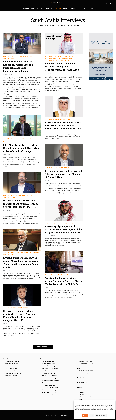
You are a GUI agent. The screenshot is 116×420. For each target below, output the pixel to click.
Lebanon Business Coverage (12, 370)
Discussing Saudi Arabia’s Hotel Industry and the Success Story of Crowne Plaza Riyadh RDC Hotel (20, 203)
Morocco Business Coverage (49, 378)
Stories (91, 8)
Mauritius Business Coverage (49, 375)
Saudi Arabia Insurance (9, 308)
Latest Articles (81, 377)
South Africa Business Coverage (50, 387)
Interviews (57, 8)
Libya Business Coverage (48, 373)
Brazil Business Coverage (85, 361)
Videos (65, 8)
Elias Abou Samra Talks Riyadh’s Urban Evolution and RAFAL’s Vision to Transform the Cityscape (21, 148)
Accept (85, 415)
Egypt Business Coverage (48, 361)
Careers (81, 399)
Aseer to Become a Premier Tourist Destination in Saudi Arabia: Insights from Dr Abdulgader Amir (63, 125)
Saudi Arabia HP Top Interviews (26, 138)
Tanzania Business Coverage (49, 390)
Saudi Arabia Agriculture (52, 56)
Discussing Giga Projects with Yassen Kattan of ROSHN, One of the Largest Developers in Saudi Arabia (63, 229)
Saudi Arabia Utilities (66, 60)
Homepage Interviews (9, 138)
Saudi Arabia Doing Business (11, 252)
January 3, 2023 (7, 323)
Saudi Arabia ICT (50, 167)
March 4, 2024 (6, 154)
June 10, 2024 (48, 73)
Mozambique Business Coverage (50, 380)
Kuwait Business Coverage (11, 368)
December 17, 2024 (8, 74)
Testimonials (82, 392)
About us (81, 389)
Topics (48, 8)
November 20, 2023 (50, 235)
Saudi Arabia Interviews (10, 56)
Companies (73, 8)
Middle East (6, 358)
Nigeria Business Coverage (49, 382)
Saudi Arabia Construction (67, 56)
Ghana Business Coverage (48, 366)
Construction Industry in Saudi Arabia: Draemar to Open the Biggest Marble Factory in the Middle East (64, 281)
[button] (105, 402)
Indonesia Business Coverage (86, 370)
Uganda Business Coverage (49, 392)
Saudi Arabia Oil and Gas (52, 60)
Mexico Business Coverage (86, 363)
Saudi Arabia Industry (51, 58)
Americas (79, 358)
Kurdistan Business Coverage (12, 366)
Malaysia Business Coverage (86, 373)
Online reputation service (85, 397)
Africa (41, 358)
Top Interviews (7, 142)
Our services (82, 394)
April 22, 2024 (48, 132)
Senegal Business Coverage (49, 385)
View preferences (100, 415)
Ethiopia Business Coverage (49, 363)
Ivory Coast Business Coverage (50, 368)
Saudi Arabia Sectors (9, 58)
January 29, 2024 (7, 210)
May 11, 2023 (6, 270)
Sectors (39, 8)
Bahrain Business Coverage (12, 361)
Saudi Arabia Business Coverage (13, 373)
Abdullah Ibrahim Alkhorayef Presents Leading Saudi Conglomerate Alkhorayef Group (62, 66)
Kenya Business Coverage (48, 370)
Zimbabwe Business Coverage (49, 394)
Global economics (82, 382)
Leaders (82, 8)
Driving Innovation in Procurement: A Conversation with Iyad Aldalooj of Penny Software (63, 174)
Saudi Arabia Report (29, 8)
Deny (91, 415)
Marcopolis (80, 387)
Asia (78, 368)
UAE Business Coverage (11, 375)
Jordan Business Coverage (12, 363)
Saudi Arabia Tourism (9, 197)
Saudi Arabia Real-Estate (25, 56)
